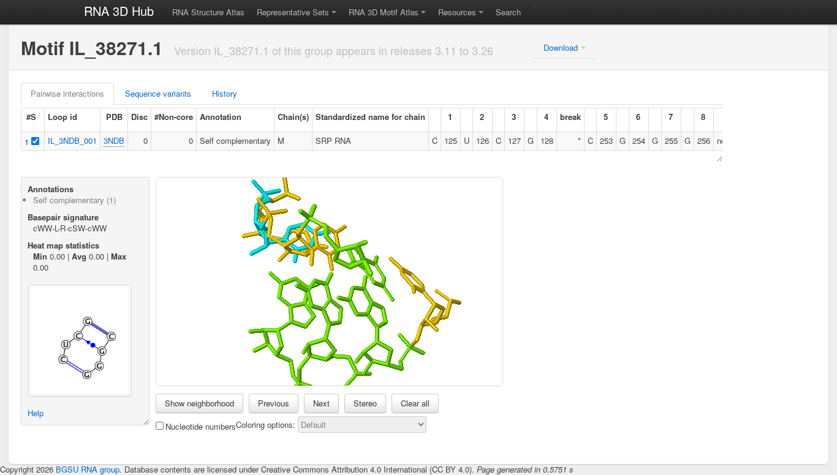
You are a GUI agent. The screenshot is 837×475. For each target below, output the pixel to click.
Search (508, 12)
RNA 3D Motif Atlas (383, 12)
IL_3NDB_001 (72, 140)
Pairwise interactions (67, 93)
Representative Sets (293, 12)
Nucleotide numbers (200, 426)
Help (36, 413)
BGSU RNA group (87, 469)
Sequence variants (158, 93)
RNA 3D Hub (119, 11)
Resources (457, 12)
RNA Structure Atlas (208, 12)
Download (560, 47)
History (224, 93)
